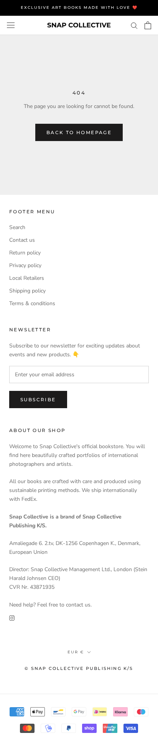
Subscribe (38, 399)
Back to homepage (79, 132)
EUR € (75, 652)
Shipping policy (27, 290)
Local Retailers (26, 278)
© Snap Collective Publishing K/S (79, 668)
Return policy (25, 252)
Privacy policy (25, 265)
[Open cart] (148, 25)
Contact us (22, 240)
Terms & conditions (32, 303)
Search (17, 227)
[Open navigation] (11, 25)
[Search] (134, 25)
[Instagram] (12, 617)
